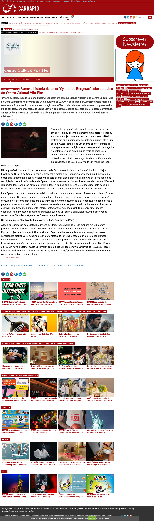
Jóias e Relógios (141, 99)
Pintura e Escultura (36, 311)
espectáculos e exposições (127, 23)
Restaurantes (14, 343)
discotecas (46, 26)
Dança (73, 311)
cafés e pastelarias (25, 23)
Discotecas (143, 85)
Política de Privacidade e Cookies (103, 509)
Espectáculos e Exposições (128, 101)
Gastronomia (68, 343)
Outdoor (40, 17)
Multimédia (63, 509)
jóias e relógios (112, 23)
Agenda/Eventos (8, 17)
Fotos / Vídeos (25, 79)
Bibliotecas (129, 88)
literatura (26, 26)
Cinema (59, 311)
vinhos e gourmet (38, 23)
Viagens (39, 509)
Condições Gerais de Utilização (125, 509)
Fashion (47, 17)
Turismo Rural (21, 375)
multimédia (16, 29)
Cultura (26, 509)
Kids (53, 17)
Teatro (66, 311)
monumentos (76, 23)
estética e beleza (100, 23)
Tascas (41, 343)
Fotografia (50, 311)
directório (7, 29)
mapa (36, 29)
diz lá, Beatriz (18, 509)
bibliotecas (67, 23)
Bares (135, 85)
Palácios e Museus (143, 88)
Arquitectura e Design (17, 311)
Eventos (5, 279)
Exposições (100, 311)
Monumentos (122, 91)
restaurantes (13, 23)
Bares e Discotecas (29, 343)
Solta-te (32, 509)
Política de (102, 518)
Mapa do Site (29, 511)
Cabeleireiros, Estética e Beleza (134, 96)
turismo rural (50, 23)
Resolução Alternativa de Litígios (13, 511)
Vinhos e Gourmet (53, 343)
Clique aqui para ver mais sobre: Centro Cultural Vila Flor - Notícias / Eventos (42, 265)
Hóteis (11, 375)
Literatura (90, 311)
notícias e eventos (27, 29)
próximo (80, 32)
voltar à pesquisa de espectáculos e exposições (62, 32)
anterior (42, 32)
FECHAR (92, 518)
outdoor (59, 23)
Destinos (32, 375)
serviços (33, 26)
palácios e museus (87, 23)
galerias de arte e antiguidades (11, 26)
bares (40, 26)
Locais (71, 509)
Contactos (36, 79)
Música (81, 311)
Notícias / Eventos (10, 79)
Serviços (120, 99)
